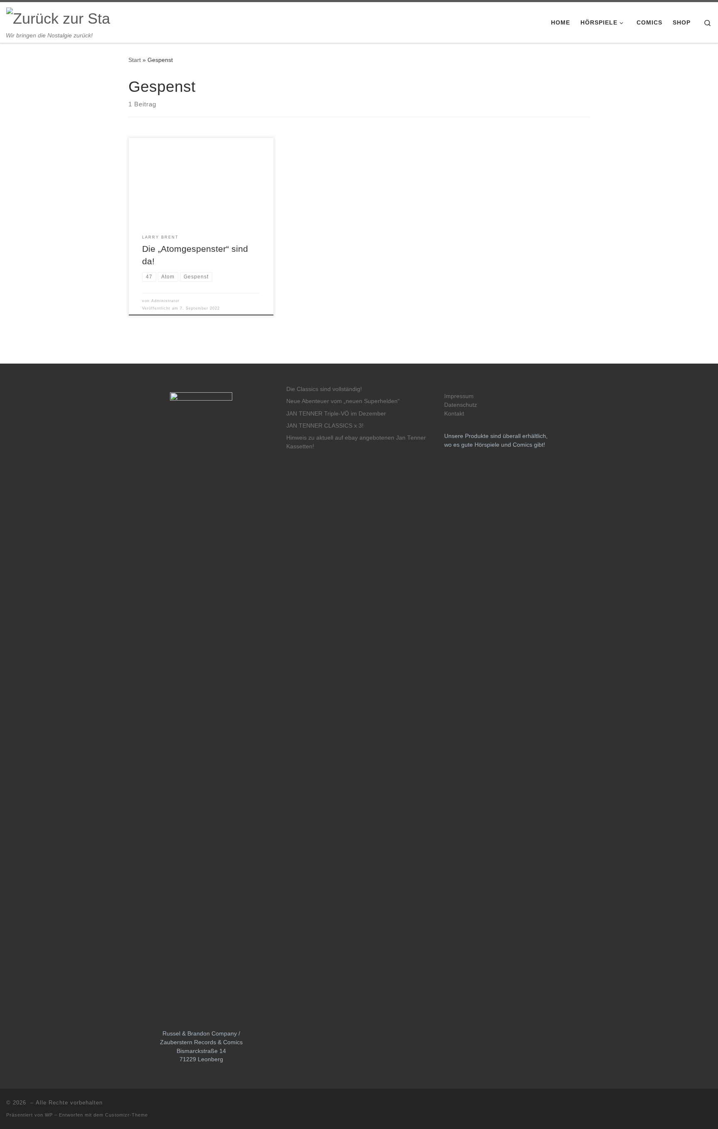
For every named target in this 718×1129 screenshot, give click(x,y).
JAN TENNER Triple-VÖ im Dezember (336, 414)
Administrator (165, 301)
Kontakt (454, 414)
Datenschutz (460, 405)
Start (134, 60)
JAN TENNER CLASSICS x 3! (325, 426)
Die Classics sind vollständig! (324, 389)
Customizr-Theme (126, 1114)
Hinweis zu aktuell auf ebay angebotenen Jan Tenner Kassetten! (356, 442)
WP (49, 1114)
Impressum (459, 396)
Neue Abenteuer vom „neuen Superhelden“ (343, 401)
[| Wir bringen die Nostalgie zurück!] (58, 17)
